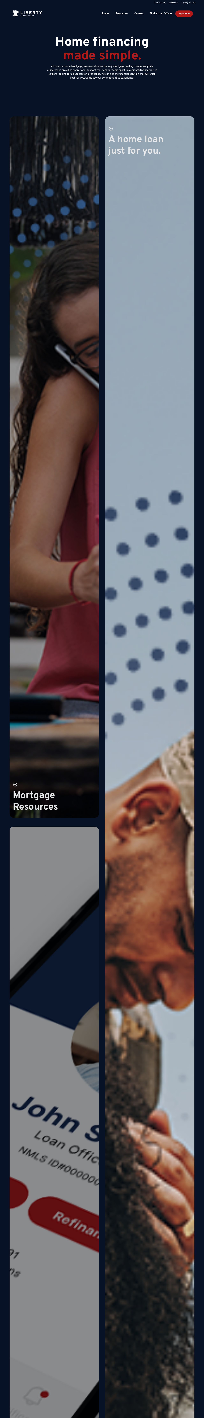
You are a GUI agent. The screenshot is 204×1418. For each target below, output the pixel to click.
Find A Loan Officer (161, 13)
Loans (105, 13)
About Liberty (160, 3)
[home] (27, 13)
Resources (122, 13)
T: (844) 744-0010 (189, 3)
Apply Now (184, 13)
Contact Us (173, 3)
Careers (138, 13)
